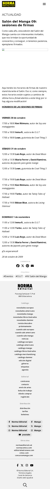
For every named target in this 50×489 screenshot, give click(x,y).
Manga (37, 422)
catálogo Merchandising (25, 354)
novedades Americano (25, 311)
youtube (26, 434)
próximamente (25, 326)
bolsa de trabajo (25, 390)
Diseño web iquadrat (25, 478)
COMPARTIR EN (25, 261)
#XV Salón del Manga (36, 276)
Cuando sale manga (25, 335)
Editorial (25, 376)
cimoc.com (24, 453)
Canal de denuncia (25, 475)
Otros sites (25, 440)
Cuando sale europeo (25, 329)
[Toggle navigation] (44, 4)
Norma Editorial (19, 422)
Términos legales (25, 473)
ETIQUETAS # (25, 272)
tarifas (25, 411)
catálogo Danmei (25, 357)
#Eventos (8, 276)
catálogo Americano (25, 345)
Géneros (25, 363)
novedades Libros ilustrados (25, 317)
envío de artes (25, 387)
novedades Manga (25, 314)
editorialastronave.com (24, 450)
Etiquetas (25, 366)
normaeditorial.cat (24, 445)
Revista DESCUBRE (25, 323)
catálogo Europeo (25, 342)
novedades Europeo (25, 308)
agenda (25, 370)
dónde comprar (25, 393)
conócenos (25, 381)
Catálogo (25, 303)
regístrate (25, 397)
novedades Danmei (25, 320)
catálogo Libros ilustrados (25, 351)
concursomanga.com (24, 455)
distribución (25, 408)
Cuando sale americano (25, 332)
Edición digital (25, 360)
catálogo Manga (25, 348)
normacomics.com (24, 448)
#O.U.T (19, 276)
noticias (25, 339)
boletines (25, 414)
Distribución (25, 403)
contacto (25, 384)
